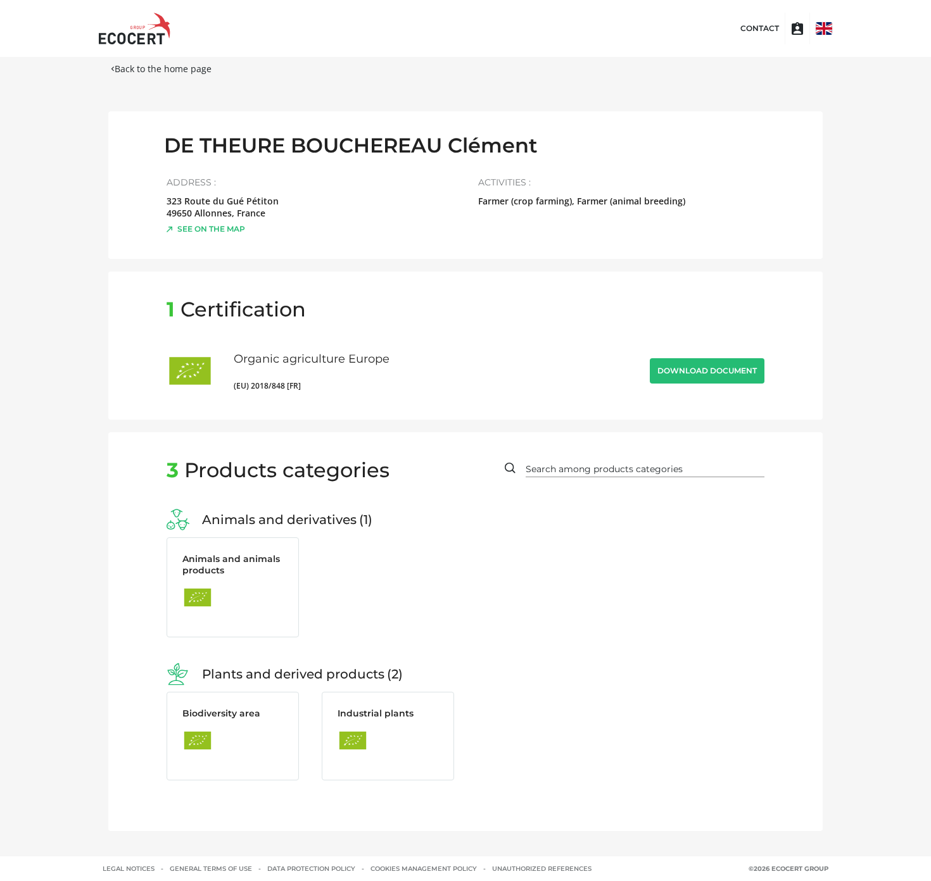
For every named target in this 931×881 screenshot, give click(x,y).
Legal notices (129, 869)
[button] (824, 28)
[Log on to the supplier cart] (797, 28)
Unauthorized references (542, 869)
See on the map (211, 229)
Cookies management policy (423, 869)
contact (759, 28)
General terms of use (211, 869)
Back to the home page (163, 69)
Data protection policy (311, 869)
